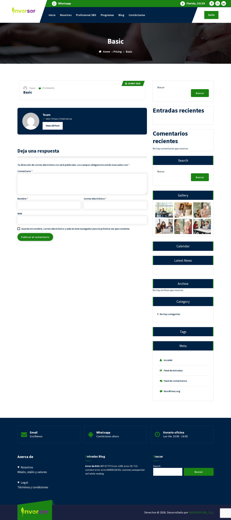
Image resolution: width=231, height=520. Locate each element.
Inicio (52, 15)
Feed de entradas (173, 370)
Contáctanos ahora (107, 436)
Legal (24, 482)
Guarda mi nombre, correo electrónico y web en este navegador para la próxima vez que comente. (75, 228)
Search (156, 466)
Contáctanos (137, 15)
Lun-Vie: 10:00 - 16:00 (175, 436)
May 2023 (134, 83)
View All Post (53, 125)
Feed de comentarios (175, 380)
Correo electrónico (95, 198)
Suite (211, 15)
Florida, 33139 (196, 3)
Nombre (22, 198)
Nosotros (66, 15)
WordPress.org (172, 391)
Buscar (161, 87)
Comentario (25, 171)
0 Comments (48, 87)
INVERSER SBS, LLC (201, 512)
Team (46, 115)
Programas (107, 15)
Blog (121, 15)
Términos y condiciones (32, 487)
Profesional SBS (86, 15)
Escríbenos (36, 436)
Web (19, 213)
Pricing (117, 51)
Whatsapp (64, 3)
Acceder (168, 360)
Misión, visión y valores (32, 472)
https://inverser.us (61, 118)
